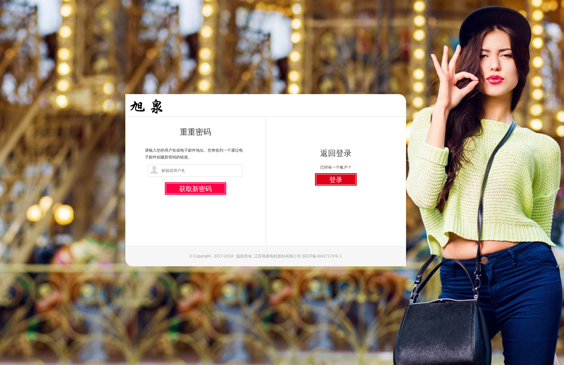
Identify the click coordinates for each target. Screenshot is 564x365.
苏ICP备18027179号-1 (322, 256)
